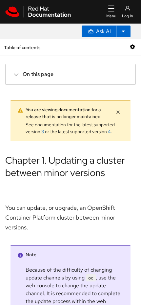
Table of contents (22, 47)
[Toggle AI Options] (123, 31)
